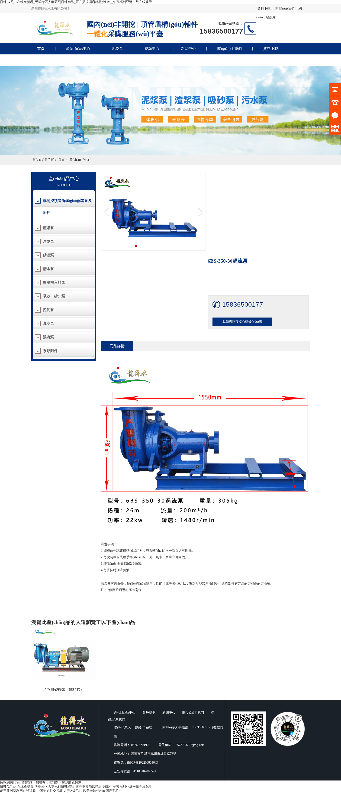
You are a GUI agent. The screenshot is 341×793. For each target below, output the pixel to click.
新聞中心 (188, 48)
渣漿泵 (48, 228)
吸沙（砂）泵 (54, 296)
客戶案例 (148, 712)
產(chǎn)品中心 (78, 48)
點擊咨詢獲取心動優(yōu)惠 (242, 321)
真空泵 (48, 323)
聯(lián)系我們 (284, 8)
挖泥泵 (48, 310)
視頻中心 (152, 48)
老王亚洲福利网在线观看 (18, 791)
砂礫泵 (48, 255)
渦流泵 (48, 337)
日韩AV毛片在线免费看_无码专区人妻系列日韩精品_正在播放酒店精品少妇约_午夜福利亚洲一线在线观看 (76, 2)
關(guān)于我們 (229, 48)
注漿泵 (48, 241)
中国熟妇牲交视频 (50, 791)
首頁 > (63, 159)
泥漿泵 (117, 48)
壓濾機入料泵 (54, 282)
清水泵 (48, 269)
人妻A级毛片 (73, 791)
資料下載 (263, 8)
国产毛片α (113, 791)
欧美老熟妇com (94, 791)
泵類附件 (50, 351)
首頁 (41, 48)
